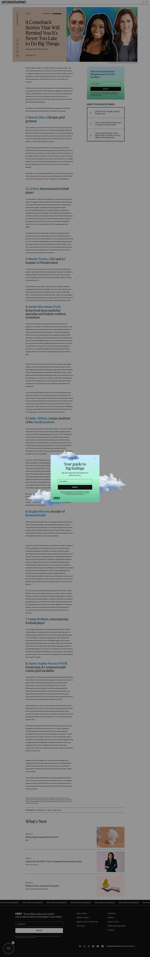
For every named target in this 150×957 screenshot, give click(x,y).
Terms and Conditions (78, 494)
